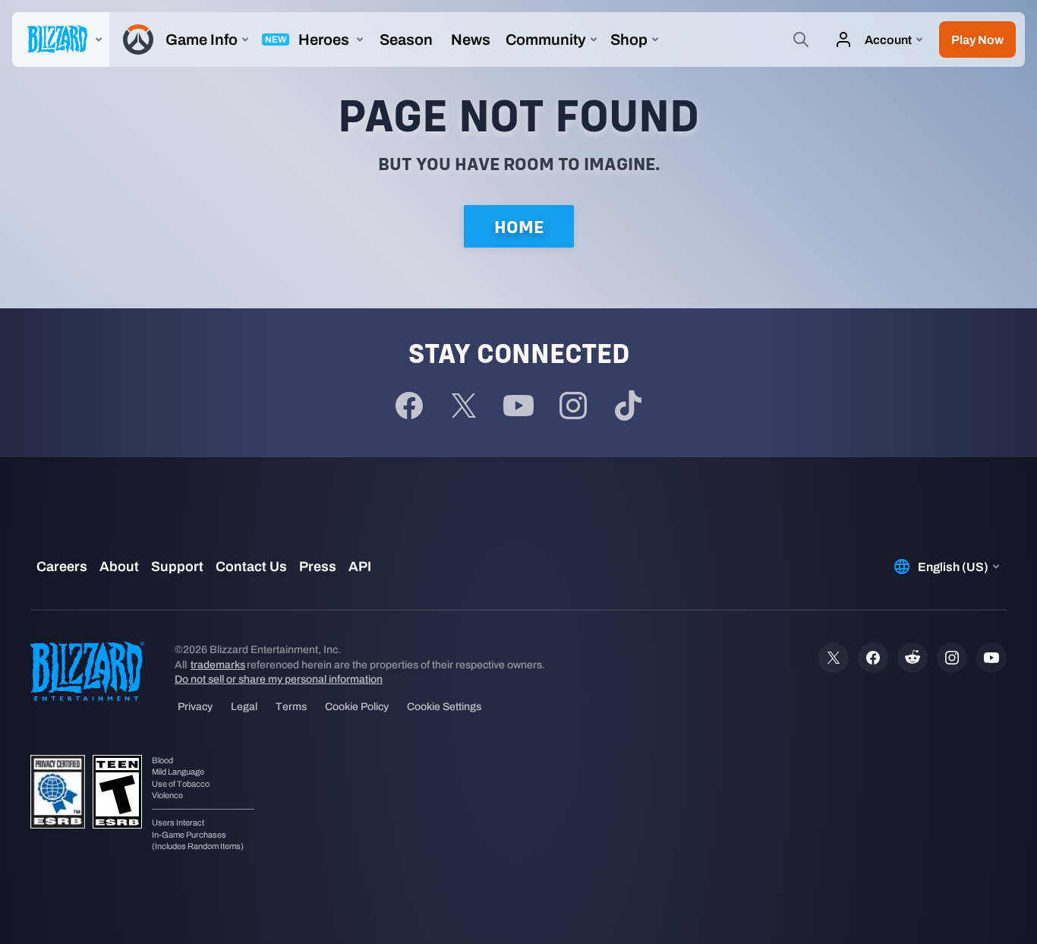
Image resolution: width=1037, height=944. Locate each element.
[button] (977, 39)
